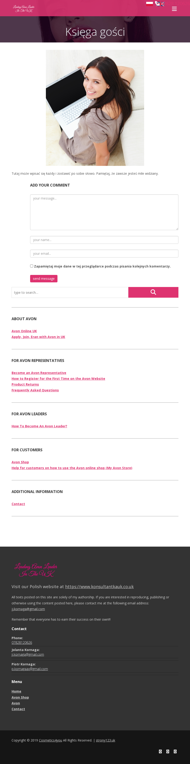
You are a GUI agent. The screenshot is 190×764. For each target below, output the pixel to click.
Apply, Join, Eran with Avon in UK (38, 337)
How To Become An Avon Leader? (39, 426)
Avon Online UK (24, 331)
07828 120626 (175, 3)
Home (16, 691)
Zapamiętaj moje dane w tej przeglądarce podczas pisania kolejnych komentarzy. (102, 266)
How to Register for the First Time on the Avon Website (58, 378)
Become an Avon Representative (39, 373)
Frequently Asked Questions (35, 390)
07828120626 (22, 642)
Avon (16, 703)
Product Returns (25, 384)
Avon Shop (20, 462)
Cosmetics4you (50, 740)
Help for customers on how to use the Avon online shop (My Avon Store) (72, 468)
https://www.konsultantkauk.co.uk (99, 586)
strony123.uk (105, 740)
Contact (18, 504)
